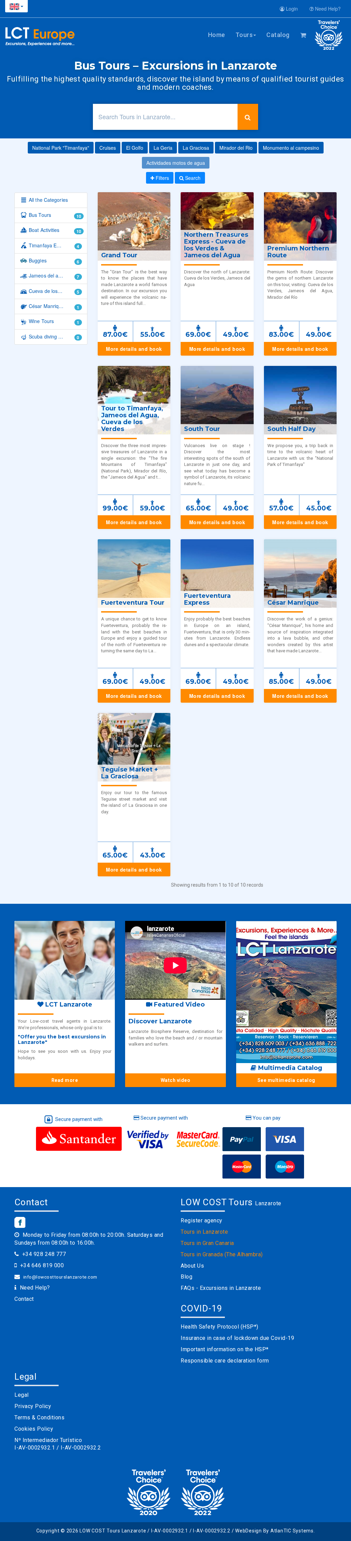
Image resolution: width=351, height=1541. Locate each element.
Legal (21, 1395)
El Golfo (134, 147)
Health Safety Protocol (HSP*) (219, 1326)
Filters (161, 177)
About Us (192, 1265)
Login (291, 8)
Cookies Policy (33, 1429)
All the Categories (47, 199)
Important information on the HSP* (225, 1349)
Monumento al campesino (291, 147)
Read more (64, 1080)
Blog (186, 1276)
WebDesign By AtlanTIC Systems (274, 1530)
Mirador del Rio (236, 147)
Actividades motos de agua (175, 162)
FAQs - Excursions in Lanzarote (221, 1288)
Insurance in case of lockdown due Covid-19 (237, 1338)
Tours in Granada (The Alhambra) (222, 1254)
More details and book (134, 348)
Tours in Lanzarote (204, 1232)
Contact (24, 1299)
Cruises (107, 147)
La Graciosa (196, 147)
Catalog (278, 34)
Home (216, 34)
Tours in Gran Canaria (207, 1243)
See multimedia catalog (286, 1080)
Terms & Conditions (39, 1417)
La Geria (163, 147)
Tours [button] (244, 34)
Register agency (201, 1220)
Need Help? (327, 8)
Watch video (176, 1080)
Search (192, 177)
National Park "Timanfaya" (60, 147)
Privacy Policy (32, 1406)
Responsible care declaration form (225, 1360)
